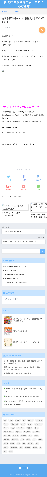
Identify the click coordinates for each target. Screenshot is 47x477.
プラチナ (18, 432)
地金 (30, 436)
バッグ (12, 428)
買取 (37, 443)
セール (30, 424)
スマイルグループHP (30, 397)
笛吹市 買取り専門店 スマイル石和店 (24, 4)
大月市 (36, 436)
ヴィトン (15, 436)
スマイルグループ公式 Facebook (23, 402)
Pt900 (11, 420)
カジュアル (39, 420)
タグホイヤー (38, 424)
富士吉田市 (15, 440)
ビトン (36, 428)
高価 (5, 451)
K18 (5, 420)
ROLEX (17, 420)
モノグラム (27, 432)
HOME (25, 468)
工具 (34, 440)
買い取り (30, 443)
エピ (24, 420)
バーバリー (20, 428)
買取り (6, 447)
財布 (24, 443)
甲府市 (6, 443)
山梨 (22, 440)
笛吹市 (12, 443)
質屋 (21, 447)
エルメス (30, 420)
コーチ (23, 424)
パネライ (29, 428)
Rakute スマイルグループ (23, 390)
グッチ (6, 424)
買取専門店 (13, 447)
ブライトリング (8, 432)
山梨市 (28, 440)
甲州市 (40, 440)
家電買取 (6, 440)
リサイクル (36, 432)
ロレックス (7, 436)
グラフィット (14, 424)
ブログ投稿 (17, 197)
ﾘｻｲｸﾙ (10, 451)
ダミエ (6, 428)
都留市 (35, 447)
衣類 (18, 443)
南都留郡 (23, 436)
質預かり (27, 447)
